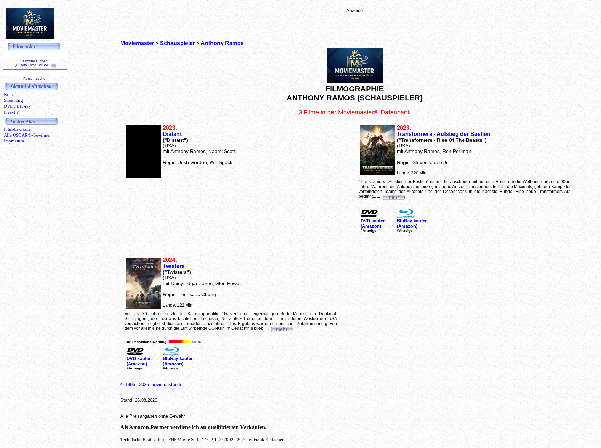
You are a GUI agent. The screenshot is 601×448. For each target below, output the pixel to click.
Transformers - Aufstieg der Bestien (443, 134)
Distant (172, 134)
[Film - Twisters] (282, 328)
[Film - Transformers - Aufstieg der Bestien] (393, 196)
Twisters (174, 266)
